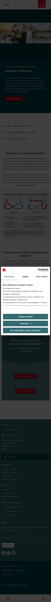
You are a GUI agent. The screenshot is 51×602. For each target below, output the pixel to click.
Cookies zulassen (25, 316)
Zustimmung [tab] (9, 276)
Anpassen (24, 323)
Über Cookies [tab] (42, 276)
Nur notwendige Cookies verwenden (25, 330)
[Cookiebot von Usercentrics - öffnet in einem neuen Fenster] (38, 270)
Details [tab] (25, 276)
